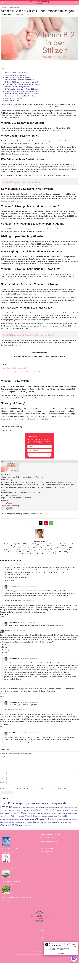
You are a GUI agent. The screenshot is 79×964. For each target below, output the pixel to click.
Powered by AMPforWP (39, 958)
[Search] (76, 2)
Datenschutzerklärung (47, 848)
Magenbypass (48, 807)
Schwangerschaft (68, 810)
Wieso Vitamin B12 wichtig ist (15, 75)
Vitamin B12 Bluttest (66, 819)
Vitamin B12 (42, 819)
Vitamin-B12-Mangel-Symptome (49, 816)
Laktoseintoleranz (40, 807)
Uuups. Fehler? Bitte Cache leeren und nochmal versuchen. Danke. (59, 948)
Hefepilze (28, 807)
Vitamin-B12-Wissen (13, 7)
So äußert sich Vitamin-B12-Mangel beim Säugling (23, 84)
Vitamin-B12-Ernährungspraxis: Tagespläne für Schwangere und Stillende (28, 335)
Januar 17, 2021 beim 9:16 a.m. (29, 586)
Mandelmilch (56, 807)
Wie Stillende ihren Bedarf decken (17, 77)
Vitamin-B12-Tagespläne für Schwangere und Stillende (22, 182)
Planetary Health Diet (29, 810)
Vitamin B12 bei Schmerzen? (10, 865)
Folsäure (53, 804)
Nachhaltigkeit (64, 807)
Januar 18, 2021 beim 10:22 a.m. (29, 702)
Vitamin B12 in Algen (14, 822)
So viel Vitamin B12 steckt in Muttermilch (19, 80)
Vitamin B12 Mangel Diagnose (29, 822)
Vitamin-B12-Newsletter (14, 98)
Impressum (43, 845)
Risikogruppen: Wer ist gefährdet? (17, 87)
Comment (2, 756)
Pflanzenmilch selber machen (15, 810)
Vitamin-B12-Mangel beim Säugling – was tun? (21, 91)
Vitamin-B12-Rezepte (24, 819)
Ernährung (14, 803)
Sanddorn (59, 810)
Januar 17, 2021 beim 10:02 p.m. (19, 709)
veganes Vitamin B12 (44, 813)
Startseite (3, 7)
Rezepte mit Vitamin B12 (46, 810)
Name (2, 773)
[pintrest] (42, 938)
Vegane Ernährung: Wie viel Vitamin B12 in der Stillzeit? (20, 372)
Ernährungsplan (25, 804)
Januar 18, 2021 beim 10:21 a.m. (29, 658)
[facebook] (37, 938)
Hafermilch (15, 807)
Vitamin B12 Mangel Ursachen (49, 822)
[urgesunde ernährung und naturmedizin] (39, 2)
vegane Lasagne (32, 813)
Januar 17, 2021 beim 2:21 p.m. (21, 630)
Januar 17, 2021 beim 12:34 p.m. (26, 600)
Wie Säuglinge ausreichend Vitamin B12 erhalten (22, 89)
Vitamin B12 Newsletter (47, 838)
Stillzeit (6, 104)
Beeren (2, 804)
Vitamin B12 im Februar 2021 (10, 848)
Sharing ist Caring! (12, 100)
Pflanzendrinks (4, 810)
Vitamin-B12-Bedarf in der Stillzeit (17, 73)
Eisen (6, 804)
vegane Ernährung (18, 813)
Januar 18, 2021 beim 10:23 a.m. (29, 622)
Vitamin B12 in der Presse (48, 841)
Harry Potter (21, 807)
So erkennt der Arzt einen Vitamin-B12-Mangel (22, 93)
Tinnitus (7, 813)
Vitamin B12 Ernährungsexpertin (50, 834)
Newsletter (21, 395)
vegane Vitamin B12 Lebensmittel (62, 813)
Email (2, 778)
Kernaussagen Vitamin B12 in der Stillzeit (20, 96)
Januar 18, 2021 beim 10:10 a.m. (29, 732)
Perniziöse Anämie (72, 807)
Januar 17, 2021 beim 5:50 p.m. (27, 684)
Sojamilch (75, 810)
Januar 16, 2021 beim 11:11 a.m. (21, 565)
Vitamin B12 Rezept (66, 822)
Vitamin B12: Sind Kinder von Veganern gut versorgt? (17, 897)
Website (2, 782)
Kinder (32, 807)
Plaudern (60, 953)
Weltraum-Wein (28, 825)
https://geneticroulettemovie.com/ (15, 674)
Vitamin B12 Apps (55, 819)
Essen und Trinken (39, 803)
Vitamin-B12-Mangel (32, 816)
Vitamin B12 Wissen (12, 825)
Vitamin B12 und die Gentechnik (11, 881)
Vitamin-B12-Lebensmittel (14, 816)
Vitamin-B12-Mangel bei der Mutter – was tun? (21, 82)
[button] (2, 2)
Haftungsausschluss (46, 851)
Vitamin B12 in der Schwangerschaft (13, 368)
